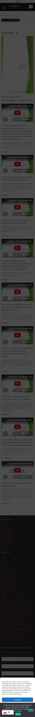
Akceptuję (17, 700)
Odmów (17, 705)
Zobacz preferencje (17, 710)
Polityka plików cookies (16, 714)
